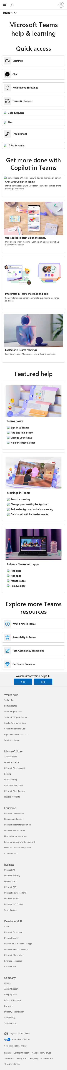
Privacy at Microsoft (12, 1000)
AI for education (11, 853)
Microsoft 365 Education (14, 830)
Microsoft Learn (11, 938)
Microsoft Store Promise (14, 791)
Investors (8, 1006)
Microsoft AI (9, 869)
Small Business (10, 910)
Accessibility (9, 1017)
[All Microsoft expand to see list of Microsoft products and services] (4, 5)
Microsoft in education (14, 813)
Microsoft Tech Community (16, 949)
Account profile (10, 756)
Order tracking (10, 779)
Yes (23, 681)
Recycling (34, 1058)
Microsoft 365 (10, 887)
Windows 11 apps (11, 740)
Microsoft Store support (14, 768)
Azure (6, 926)
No (43, 681)
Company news (10, 994)
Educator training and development (19, 842)
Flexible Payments (12, 796)
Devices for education (13, 819)
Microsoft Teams (11, 898)
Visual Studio (10, 966)
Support (8, 12)
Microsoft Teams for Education (17, 824)
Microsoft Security (12, 875)
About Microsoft (11, 988)
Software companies (13, 960)
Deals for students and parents (17, 847)
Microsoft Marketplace (14, 955)
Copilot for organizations (15, 723)
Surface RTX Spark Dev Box (16, 717)
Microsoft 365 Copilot (13, 904)
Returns (7, 773)
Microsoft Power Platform (15, 892)
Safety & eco (22, 1058)
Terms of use (45, 1052)
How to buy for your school (15, 836)
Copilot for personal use (14, 728)
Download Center (11, 762)
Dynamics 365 (10, 881)
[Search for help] (12, 5)
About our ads (47, 1058)
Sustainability (10, 1023)
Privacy (35, 1052)
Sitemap (7, 1052)
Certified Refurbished (13, 785)
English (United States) (19, 1033)
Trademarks (9, 1058)
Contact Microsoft (21, 1052)
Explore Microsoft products (16, 734)
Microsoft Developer (13, 932)
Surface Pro (9, 700)
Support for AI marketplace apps (18, 943)
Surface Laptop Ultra (13, 711)
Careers (7, 983)
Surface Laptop (10, 705)
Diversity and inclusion (14, 1011)
